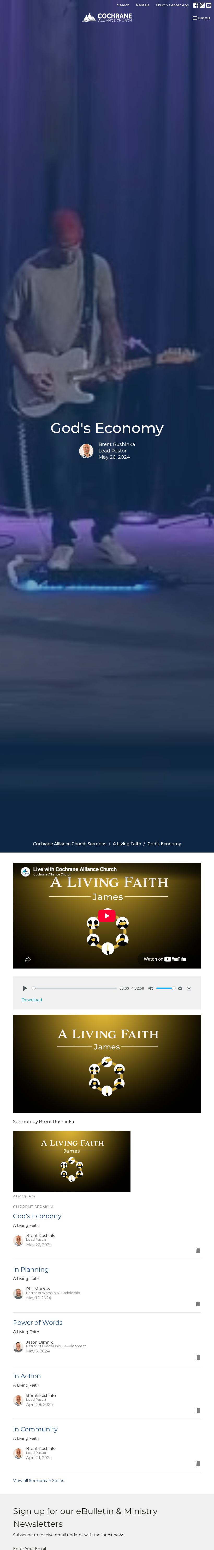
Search (123, 5)
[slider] (74, 988)
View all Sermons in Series (38, 1480)
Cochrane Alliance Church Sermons (69, 843)
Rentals (142, 5)
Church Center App (172, 5)
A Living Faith (127, 843)
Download (31, 999)
